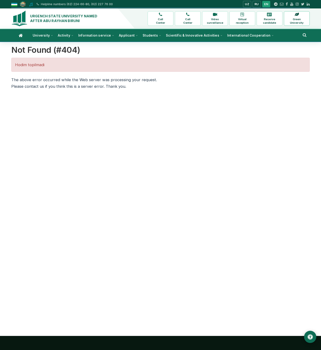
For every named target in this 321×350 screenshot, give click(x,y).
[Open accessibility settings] (310, 337)
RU (256, 4)
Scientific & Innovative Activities (192, 35)
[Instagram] (297, 4)
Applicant (127, 35)
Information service (94, 35)
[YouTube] (291, 4)
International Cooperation (248, 35)
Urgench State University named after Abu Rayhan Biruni (63, 18)
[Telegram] (276, 4)
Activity (64, 35)
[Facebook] (287, 4)
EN (266, 4)
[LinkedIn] (308, 4)
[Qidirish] (304, 35)
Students (150, 35)
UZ (247, 4)
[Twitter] (302, 4)
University (41, 35)
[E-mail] (281, 4)
